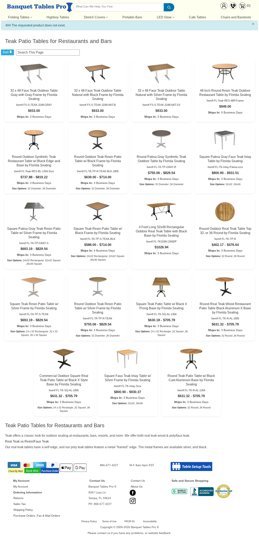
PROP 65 (129, 521)
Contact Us (138, 480)
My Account (20, 486)
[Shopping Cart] (242, 8)
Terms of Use (109, 521)
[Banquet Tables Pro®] (39, 8)
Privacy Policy (89, 521)
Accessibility (150, 521)
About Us (136, 486)
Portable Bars (132, 17)
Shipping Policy (23, 509)
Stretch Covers (94, 17)
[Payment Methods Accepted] (47, 472)
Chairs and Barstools (236, 17)
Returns (18, 498)
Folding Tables (18, 17)
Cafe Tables (197, 17)
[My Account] (223, 6)
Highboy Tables (58, 17)
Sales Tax (19, 504)
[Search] (169, 7)
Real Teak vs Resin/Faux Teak (27, 441)
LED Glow (164, 17)
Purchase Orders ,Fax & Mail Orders (36, 515)
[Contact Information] (233, 6)
